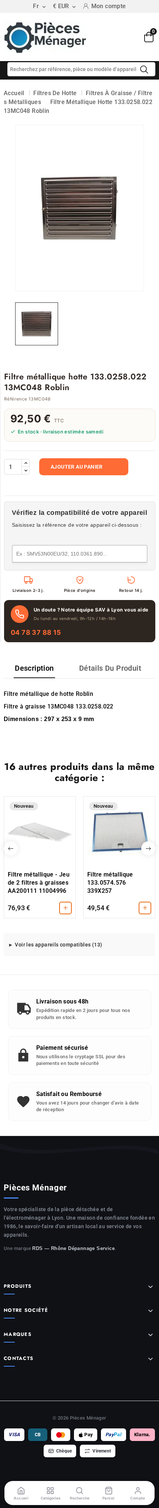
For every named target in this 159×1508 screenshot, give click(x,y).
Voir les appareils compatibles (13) (58, 945)
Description (34, 668)
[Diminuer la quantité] (25, 470)
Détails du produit (110, 668)
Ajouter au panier (77, 467)
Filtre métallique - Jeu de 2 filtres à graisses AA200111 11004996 (39, 882)
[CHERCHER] (144, 69)
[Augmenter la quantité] (25, 463)
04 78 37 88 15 (36, 632)
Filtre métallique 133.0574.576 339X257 (110, 882)
